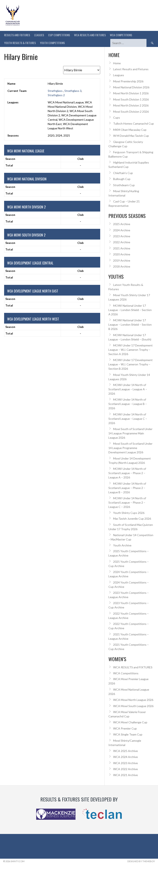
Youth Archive (122, 545)
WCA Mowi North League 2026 (133, 700)
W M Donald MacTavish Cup (131, 135)
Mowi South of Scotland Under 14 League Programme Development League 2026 (130, 448)
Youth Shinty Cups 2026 (128, 513)
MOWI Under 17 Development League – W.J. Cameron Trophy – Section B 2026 (130, 364)
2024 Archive (121, 230)
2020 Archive (121, 254)
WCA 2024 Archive (125, 757)
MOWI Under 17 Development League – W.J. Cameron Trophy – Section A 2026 (130, 350)
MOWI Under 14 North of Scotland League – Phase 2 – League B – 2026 (127, 488)
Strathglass (55, 90)
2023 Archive (121, 236)
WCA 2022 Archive (125, 769)
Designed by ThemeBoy (141, 861)
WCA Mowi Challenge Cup (130, 722)
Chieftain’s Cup (123, 173)
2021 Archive (121, 248)
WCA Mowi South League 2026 (133, 706)
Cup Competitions (59, 35)
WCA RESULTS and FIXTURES (90, 35)
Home (117, 63)
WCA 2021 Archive (125, 775)
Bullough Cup (121, 179)
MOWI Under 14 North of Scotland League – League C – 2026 (127, 419)
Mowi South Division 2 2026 (131, 111)
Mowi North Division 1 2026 (131, 93)
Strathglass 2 (56, 95)
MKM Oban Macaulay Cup (129, 129)
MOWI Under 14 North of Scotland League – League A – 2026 (127, 389)
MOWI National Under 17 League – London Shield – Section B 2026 (130, 324)
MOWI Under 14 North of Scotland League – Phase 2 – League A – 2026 (127, 473)
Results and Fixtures (17, 35)
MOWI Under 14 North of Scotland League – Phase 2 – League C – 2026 (127, 502)
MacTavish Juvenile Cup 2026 (132, 518)
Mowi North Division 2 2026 (131, 105)
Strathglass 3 (72, 90)
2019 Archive (121, 260)
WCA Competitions (125, 673)
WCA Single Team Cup (127, 734)
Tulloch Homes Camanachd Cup (133, 123)
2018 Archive (121, 266)
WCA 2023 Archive (125, 763)
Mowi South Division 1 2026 (131, 99)
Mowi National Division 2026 (131, 87)
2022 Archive (121, 242)
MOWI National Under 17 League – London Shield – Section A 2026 (130, 310)
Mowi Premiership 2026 (128, 81)
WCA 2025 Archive (125, 751)
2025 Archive (121, 224)
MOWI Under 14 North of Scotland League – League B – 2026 (127, 404)
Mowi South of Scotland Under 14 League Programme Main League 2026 (130, 433)
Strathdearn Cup (124, 185)
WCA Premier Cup (125, 728)
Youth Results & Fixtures (20, 43)
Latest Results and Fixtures (131, 69)
